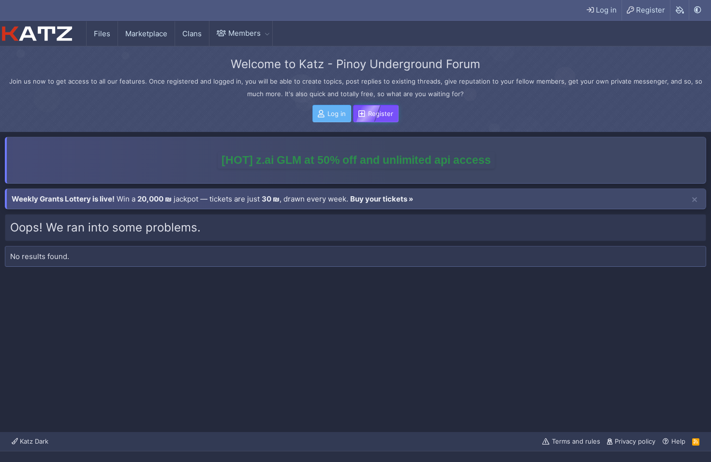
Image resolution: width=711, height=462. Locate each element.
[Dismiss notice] (694, 200)
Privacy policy (635, 441)
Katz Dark (33, 441)
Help (678, 441)
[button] (267, 33)
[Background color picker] (679, 10)
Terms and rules (576, 441)
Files (102, 33)
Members (244, 33)
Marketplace (146, 33)
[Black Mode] (697, 10)
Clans (192, 33)
